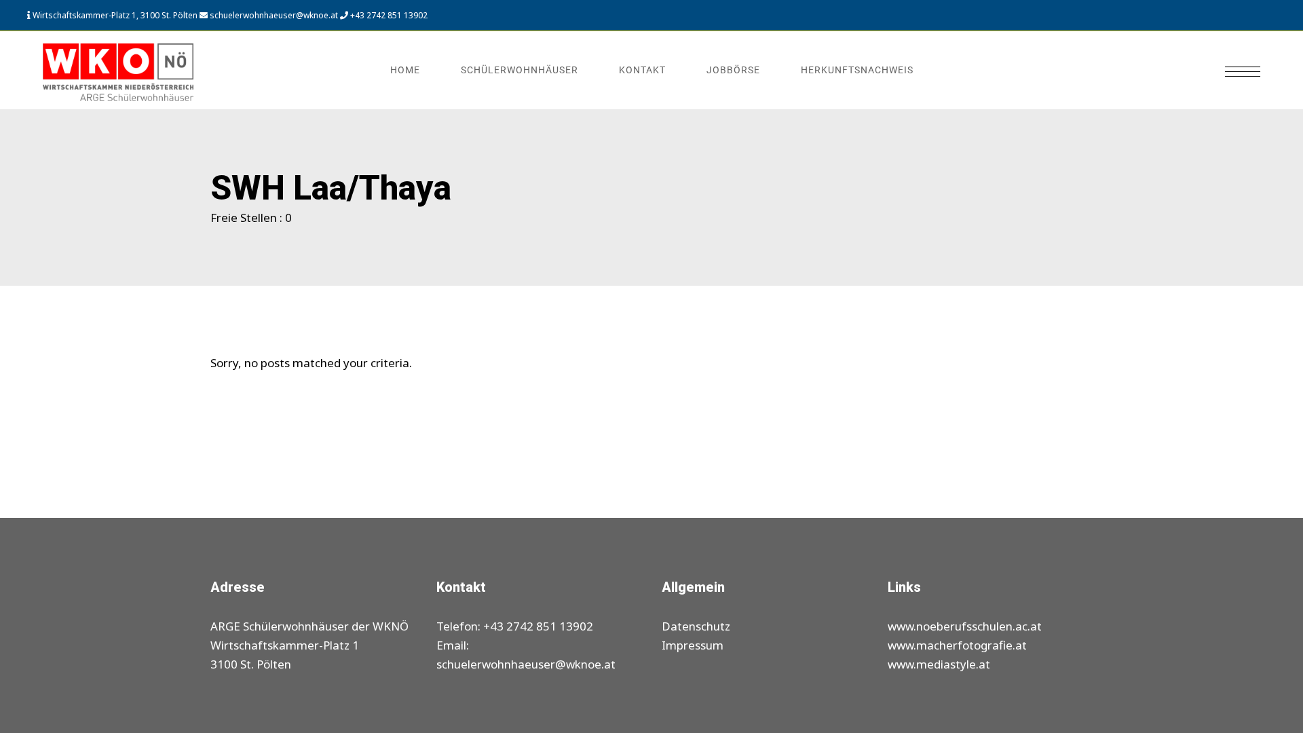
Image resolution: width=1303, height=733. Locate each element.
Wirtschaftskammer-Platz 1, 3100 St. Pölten (115, 15)
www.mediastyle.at (939, 664)
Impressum (692, 645)
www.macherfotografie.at (957, 645)
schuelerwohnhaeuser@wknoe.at (273, 15)
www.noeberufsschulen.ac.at (965, 626)
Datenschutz (696, 626)
